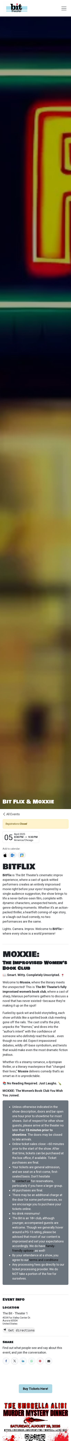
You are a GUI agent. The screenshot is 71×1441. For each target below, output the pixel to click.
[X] (14, 1361)
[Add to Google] (21, 855)
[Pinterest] (40, 1361)
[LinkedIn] (23, 1361)
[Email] (48, 1361)
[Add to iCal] (5, 855)
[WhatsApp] (31, 1361)
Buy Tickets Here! (35, 1388)
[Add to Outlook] (12, 855)
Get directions (20, 1330)
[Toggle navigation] (63, 8)
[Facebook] (6, 1361)
